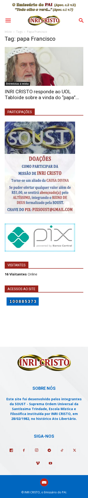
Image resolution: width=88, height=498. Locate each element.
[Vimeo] (37, 463)
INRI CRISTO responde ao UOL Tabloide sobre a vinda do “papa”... (42, 94)
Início (8, 32)
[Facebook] (24, 450)
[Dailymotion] (11, 450)
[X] (74, 450)
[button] (7, 20)
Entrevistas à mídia (17, 83)
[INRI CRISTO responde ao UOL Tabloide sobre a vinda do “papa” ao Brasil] (44, 66)
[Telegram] (49, 450)
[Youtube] (50, 463)
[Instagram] (36, 450)
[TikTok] (62, 450)
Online (21, 274)
